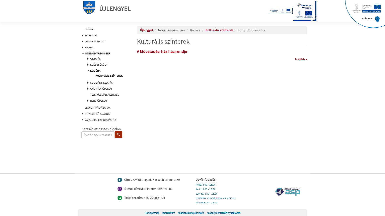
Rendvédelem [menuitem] (98, 100)
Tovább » (301, 59)
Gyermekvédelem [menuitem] (101, 88)
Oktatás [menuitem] (95, 58)
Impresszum (168, 212)
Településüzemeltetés (104, 94)
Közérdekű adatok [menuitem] (97, 114)
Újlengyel (115, 9)
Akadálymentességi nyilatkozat (223, 212)
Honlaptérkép (152, 212)
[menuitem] (104, 29)
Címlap (89, 29)
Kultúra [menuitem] (106, 73)
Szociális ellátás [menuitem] (101, 82)
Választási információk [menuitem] (100, 120)
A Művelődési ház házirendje (162, 51)
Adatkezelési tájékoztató (191, 212)
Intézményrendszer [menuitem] (104, 77)
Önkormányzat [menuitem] (95, 41)
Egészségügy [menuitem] (99, 64)
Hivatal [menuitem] (89, 47)
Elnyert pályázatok (97, 107)
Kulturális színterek (109, 75)
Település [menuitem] (91, 35)
